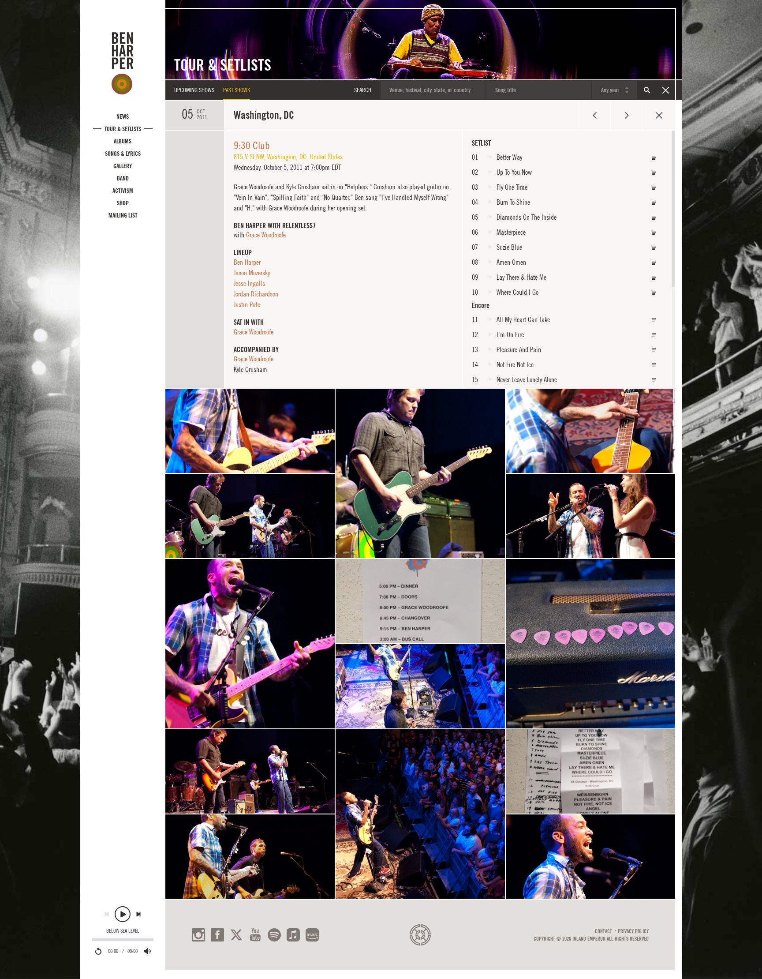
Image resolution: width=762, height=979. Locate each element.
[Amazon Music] (312, 934)
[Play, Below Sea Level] (123, 914)
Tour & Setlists (123, 128)
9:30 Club (252, 145)
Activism (122, 190)
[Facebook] (217, 934)
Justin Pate (247, 304)
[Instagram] (198, 934)
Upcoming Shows (194, 90)
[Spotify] (274, 934)
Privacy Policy (633, 931)
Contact (603, 931)
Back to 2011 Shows (659, 115)
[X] (236, 934)
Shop (123, 202)
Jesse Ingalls (249, 283)
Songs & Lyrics (123, 153)
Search (647, 90)
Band (123, 178)
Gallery (122, 165)
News (122, 116)
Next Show (627, 115)
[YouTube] (255, 934)
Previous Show (595, 115)
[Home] (123, 63)
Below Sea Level (122, 931)
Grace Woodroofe (266, 235)
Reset (665, 90)
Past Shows (236, 90)
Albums (122, 141)
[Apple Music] (293, 934)
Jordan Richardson (256, 294)
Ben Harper (247, 262)
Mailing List (122, 215)
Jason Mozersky (252, 273)
